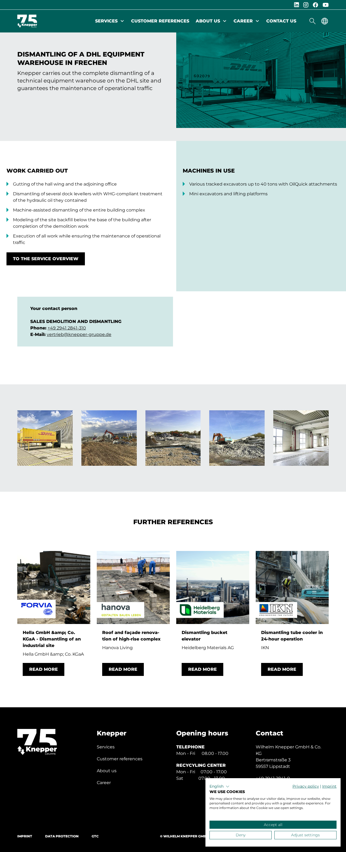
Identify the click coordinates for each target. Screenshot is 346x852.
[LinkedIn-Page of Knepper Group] (296, 4)
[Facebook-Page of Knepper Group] (315, 5)
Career (243, 21)
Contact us (281, 21)
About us (208, 21)
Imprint (24, 836)
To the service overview (45, 258)
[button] (219, 786)
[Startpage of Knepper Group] (27, 21)
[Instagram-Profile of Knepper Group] (305, 5)
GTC (95, 836)
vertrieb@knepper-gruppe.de (79, 334)
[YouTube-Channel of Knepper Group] (325, 5)
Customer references (160, 21)
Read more (43, 669)
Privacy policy (305, 786)
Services (106, 21)
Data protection (62, 836)
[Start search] (312, 21)
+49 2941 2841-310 (67, 328)
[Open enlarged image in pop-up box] (45, 438)
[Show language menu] (325, 21)
